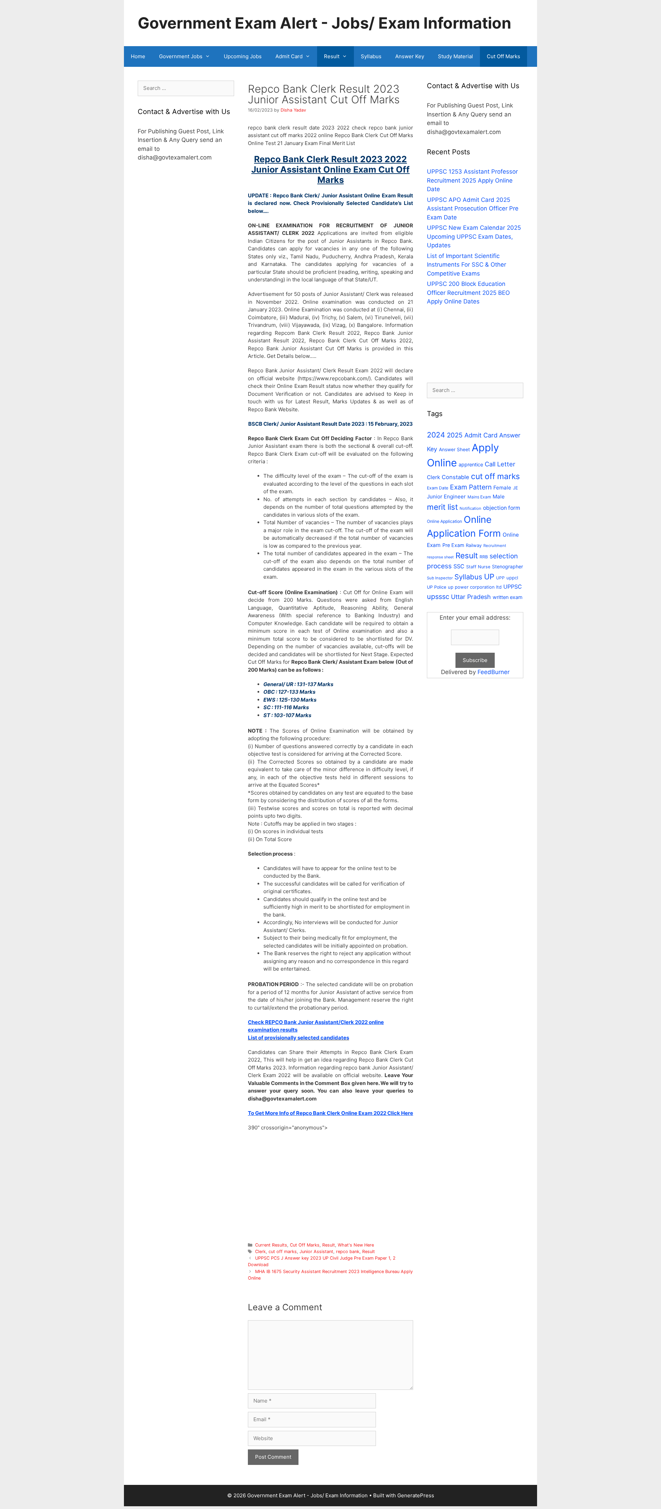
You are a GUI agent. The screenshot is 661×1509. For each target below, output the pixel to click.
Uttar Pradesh (471, 596)
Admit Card (289, 56)
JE (515, 487)
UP (489, 576)
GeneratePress (415, 1495)
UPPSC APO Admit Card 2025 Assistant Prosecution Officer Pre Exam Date (472, 208)
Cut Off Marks (503, 56)
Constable (455, 477)
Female (502, 487)
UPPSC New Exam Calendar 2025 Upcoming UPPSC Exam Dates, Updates (474, 236)
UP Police (436, 587)
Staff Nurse (478, 566)
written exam (508, 597)
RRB (484, 556)
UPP (500, 577)
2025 (455, 435)
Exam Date (437, 487)
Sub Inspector (440, 578)
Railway (474, 545)
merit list (442, 506)
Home (138, 56)
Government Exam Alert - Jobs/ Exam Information (324, 22)
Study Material (455, 56)
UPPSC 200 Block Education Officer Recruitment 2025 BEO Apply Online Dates (468, 292)
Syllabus (371, 56)
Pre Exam (453, 545)
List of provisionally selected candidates (298, 1037)
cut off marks (283, 1251)
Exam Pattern (471, 487)
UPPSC (512, 586)
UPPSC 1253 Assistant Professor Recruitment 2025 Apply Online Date (472, 180)
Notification (470, 508)
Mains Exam (479, 496)
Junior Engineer (446, 496)
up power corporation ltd (475, 587)
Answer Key (409, 56)
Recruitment (494, 545)
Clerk (260, 1251)
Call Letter (500, 464)
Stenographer (507, 566)
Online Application (444, 521)
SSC (458, 566)
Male (499, 496)
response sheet (440, 557)
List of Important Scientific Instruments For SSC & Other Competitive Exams (466, 264)
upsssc (438, 596)
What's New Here (356, 1245)
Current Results (271, 1245)
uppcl (512, 577)
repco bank (347, 1251)
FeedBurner (494, 672)
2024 (436, 434)
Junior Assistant (316, 1251)
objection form (501, 508)
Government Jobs (180, 56)
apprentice (471, 464)
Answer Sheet (454, 449)
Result (331, 56)
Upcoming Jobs (243, 56)
